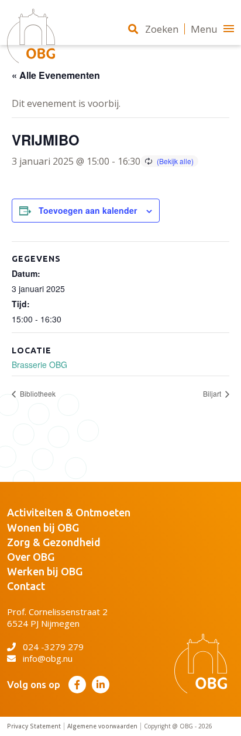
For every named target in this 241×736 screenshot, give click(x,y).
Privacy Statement (34, 726)
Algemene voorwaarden (102, 726)
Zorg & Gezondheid (54, 542)
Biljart (213, 393)
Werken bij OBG (44, 571)
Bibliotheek (37, 393)
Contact (26, 586)
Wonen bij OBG (43, 527)
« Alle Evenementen (56, 75)
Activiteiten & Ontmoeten (68, 512)
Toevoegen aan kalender (88, 210)
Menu (204, 28)
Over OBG (30, 557)
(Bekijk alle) (175, 161)
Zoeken (161, 28)
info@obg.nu (48, 658)
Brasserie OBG (39, 364)
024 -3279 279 (53, 646)
